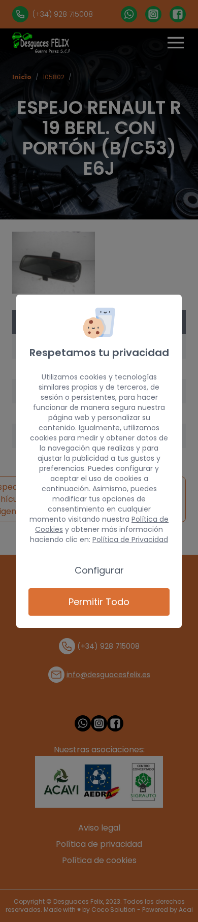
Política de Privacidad (130, 539)
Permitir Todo (99, 601)
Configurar (99, 570)
